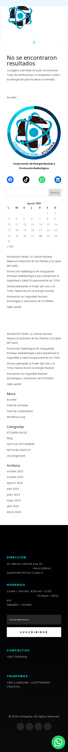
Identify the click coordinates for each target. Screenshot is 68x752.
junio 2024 (13, 494)
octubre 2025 (15, 471)
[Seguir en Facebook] (20, 726)
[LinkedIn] (57, 179)
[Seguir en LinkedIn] (38, 726)
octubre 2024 (15, 477)
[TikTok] (26, 179)
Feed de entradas (17, 405)
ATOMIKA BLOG (17, 432)
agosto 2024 (15, 483)
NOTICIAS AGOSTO (19, 450)
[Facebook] (10, 179)
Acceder (12, 97)
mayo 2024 (14, 500)
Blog (10, 438)
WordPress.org (16, 417)
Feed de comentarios (20, 411)
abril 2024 (13, 506)
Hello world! (14, 307)
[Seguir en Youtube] (47, 726)
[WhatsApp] (42, 179)
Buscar (55, 192)
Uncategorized (16, 456)
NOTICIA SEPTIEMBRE (21, 444)
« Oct (10, 246)
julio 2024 (13, 488)
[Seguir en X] (29, 726)
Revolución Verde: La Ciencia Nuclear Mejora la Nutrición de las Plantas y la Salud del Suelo (34, 261)
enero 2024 (14, 512)
